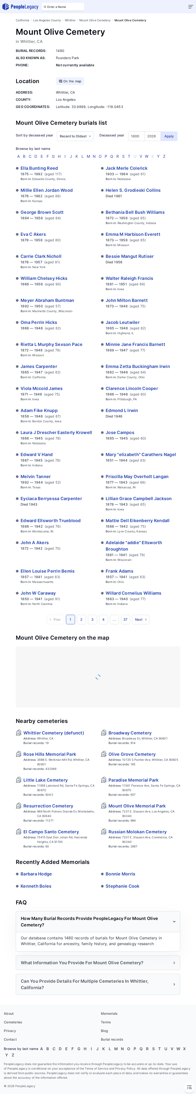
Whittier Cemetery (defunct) (53, 732)
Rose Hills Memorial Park (49, 754)
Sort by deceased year (34, 135)
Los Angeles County (47, 20)
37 (125, 619)
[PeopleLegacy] (20, 6)
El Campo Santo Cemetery (51, 831)
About (9, 1013)
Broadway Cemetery (130, 732)
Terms (106, 1022)
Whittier (70, 20)
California (22, 20)
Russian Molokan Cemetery (138, 831)
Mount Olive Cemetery (95, 20)
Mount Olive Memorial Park (137, 805)
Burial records (112, 1039)
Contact (10, 1039)
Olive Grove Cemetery (132, 754)
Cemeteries (13, 1022)
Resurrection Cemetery (48, 805)
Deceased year (111, 135)
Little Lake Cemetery (45, 780)
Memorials (109, 1013)
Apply (169, 136)
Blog (104, 1031)
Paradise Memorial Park (134, 780)
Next (139, 619)
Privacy (10, 1031)
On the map (72, 81)
